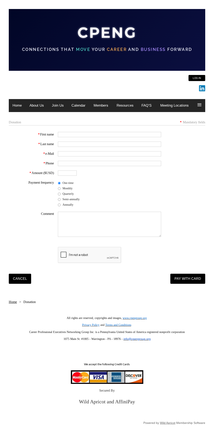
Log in (197, 78)
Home (13, 302)
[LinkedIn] (202, 88)
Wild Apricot (167, 423)
